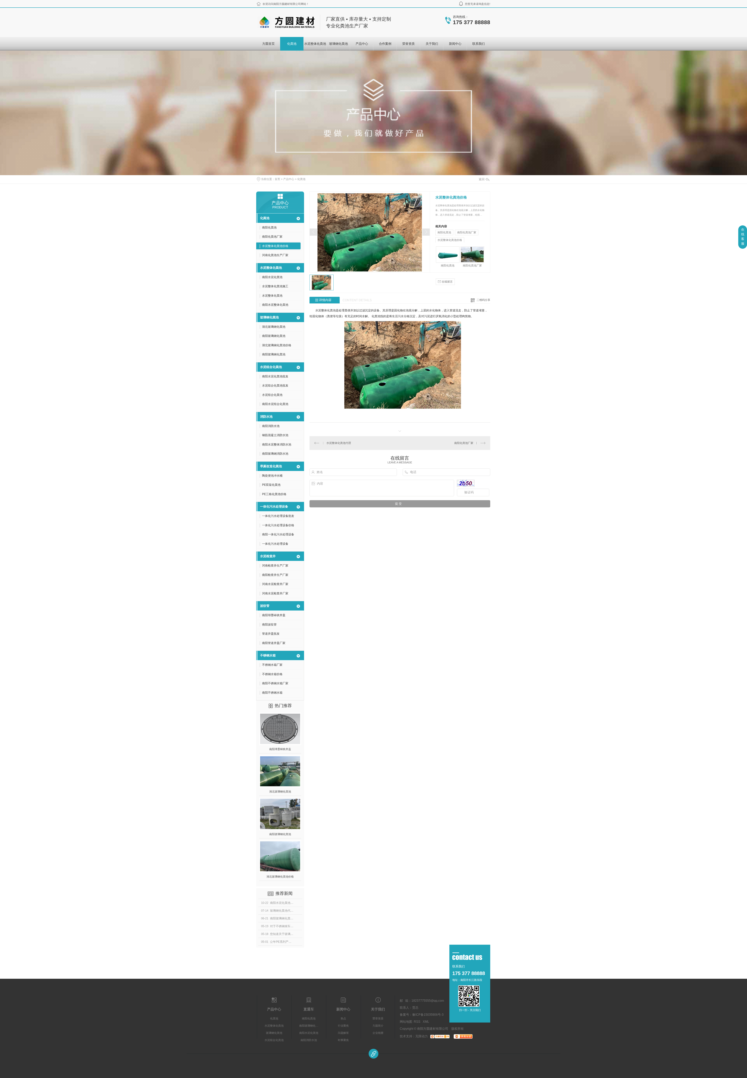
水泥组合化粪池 (271, 367)
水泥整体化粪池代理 (338, 443)
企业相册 (378, 1032)
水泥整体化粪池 (315, 43)
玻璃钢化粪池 (338, 43)
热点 (343, 1018)
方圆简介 (378, 1025)
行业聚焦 (343, 1025)
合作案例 (385, 43)
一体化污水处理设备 (274, 506)
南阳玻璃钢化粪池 (280, 834)
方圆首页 (268, 43)
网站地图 (406, 1021)
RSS (417, 1021)
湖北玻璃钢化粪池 (280, 791)
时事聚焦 (343, 1040)
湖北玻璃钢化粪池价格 (280, 876)
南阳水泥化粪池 (308, 1032)
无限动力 (421, 1036)
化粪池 (291, 43)
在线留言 (447, 281)
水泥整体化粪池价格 (450, 240)
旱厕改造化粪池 (271, 466)
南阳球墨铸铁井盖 (280, 749)
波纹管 (264, 605)
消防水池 (266, 416)
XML (426, 1021)
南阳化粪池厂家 (466, 232)
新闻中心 (455, 43)
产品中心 (362, 43)
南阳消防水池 (309, 1040)
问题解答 (343, 1032)
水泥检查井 (268, 556)
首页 (277, 179)
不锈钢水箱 (268, 655)
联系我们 (478, 43)
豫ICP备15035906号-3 (428, 1014)
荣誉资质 (408, 43)
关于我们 (432, 43)
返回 (482, 179)
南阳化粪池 (444, 232)
